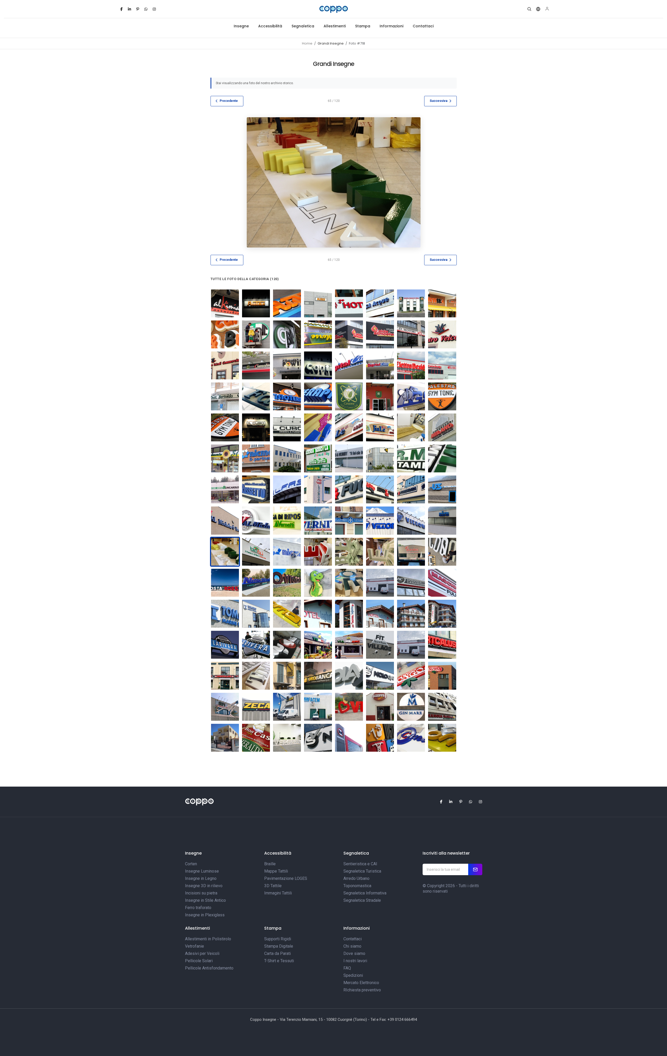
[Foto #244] (225, 396)
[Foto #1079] (442, 738)
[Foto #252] (225, 427)
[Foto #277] (256, 489)
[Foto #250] (411, 396)
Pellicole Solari (199, 960)
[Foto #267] (287, 458)
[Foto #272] (411, 458)
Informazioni (391, 26)
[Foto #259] (225, 645)
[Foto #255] (318, 427)
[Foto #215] (349, 614)
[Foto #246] (287, 396)
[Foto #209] (225, 303)
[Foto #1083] (318, 738)
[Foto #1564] (411, 583)
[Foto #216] (349, 303)
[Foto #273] (442, 458)
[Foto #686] (442, 520)
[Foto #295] (349, 520)
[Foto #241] (380, 365)
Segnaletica (303, 26)
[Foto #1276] (318, 707)
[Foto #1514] (318, 583)
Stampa (362, 26)
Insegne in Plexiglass (205, 914)
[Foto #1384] (349, 552)
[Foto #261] (411, 427)
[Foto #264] (442, 427)
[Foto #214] (380, 614)
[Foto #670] (318, 645)
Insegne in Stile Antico (205, 900)
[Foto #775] (287, 676)
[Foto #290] (225, 520)
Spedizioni (353, 975)
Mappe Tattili (276, 871)
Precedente (229, 101)
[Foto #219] (380, 303)
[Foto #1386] (411, 552)
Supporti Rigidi (277, 938)
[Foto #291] (256, 520)
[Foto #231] (318, 334)
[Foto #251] (442, 396)
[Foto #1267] (256, 552)
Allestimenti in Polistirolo (208, 938)
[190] (287, 552)
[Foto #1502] (256, 583)
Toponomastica (357, 885)
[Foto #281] (225, 676)
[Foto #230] (287, 334)
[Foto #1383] (318, 552)
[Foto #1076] (411, 707)
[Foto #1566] (411, 645)
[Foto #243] (442, 365)
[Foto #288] (225, 614)
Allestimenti (335, 26)
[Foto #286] (411, 489)
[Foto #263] (411, 676)
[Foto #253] (256, 427)
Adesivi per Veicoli (202, 953)
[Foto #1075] (380, 707)
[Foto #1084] (287, 738)
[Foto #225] (411, 303)
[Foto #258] (256, 645)
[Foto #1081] (380, 738)
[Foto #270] (349, 458)
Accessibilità (270, 26)
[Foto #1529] (349, 583)
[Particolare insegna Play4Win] (287, 645)
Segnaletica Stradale (362, 900)
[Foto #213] (411, 614)
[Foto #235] (442, 334)
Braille (270, 863)
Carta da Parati (277, 953)
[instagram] (154, 9)
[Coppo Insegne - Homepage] (333, 9)
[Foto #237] (256, 365)
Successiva (438, 101)
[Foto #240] (349, 365)
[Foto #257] (380, 427)
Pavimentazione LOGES (285, 878)
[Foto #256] (349, 427)
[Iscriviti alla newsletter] (475, 869)
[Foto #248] (349, 396)
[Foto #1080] (411, 738)
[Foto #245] (256, 396)
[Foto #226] (442, 303)
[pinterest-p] (138, 9)
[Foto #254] (287, 427)
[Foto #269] (318, 458)
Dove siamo (354, 953)
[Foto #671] (349, 645)
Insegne (241, 26)
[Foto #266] (256, 458)
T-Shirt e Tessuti (279, 960)
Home (307, 43)
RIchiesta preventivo (362, 989)
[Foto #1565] (442, 583)
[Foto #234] (411, 334)
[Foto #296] (380, 520)
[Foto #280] (442, 645)
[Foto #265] (225, 458)
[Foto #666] (380, 676)
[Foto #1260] (256, 707)
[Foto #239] (318, 365)
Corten (191, 863)
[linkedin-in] (129, 9)
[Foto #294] (318, 520)
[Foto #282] (349, 489)
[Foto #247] (318, 396)
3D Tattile (273, 885)
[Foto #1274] (225, 707)
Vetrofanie (194, 946)
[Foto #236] (225, 365)
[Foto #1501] (225, 583)
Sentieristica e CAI (360, 863)
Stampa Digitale (278, 946)
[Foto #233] (380, 334)
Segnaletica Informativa (364, 893)
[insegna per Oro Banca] (318, 676)
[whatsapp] (146, 9)
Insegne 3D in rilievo (204, 885)
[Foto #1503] (287, 583)
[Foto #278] (287, 489)
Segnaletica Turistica (362, 871)
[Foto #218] (442, 614)
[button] (529, 9)
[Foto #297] (411, 520)
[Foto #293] (287, 520)
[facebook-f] (121, 9)
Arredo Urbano (356, 878)
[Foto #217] (318, 614)
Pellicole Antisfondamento (209, 968)
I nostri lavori (355, 960)
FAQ (347, 968)
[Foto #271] (380, 458)
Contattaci (423, 26)
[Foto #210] (256, 303)
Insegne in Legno (201, 878)
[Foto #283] (380, 489)
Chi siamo (352, 946)
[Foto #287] (256, 614)
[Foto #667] (349, 676)
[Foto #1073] (256, 738)
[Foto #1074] (225, 738)
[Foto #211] (287, 303)
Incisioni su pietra (201, 893)
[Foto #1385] (380, 552)
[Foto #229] (256, 334)
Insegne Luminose (202, 871)
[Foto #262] (442, 676)
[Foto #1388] (442, 552)
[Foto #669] (287, 614)
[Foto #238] (287, 365)
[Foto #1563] (380, 583)
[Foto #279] (318, 489)
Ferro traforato (198, 907)
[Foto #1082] (349, 738)
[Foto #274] (225, 489)
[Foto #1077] (442, 707)
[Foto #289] (442, 489)
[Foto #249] (380, 396)
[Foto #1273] (287, 707)
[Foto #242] (411, 365)
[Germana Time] (256, 676)
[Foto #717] (380, 645)
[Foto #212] (318, 303)
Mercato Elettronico (361, 982)
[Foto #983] (349, 707)
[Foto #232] (349, 334)
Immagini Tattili (278, 893)
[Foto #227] (225, 334)
